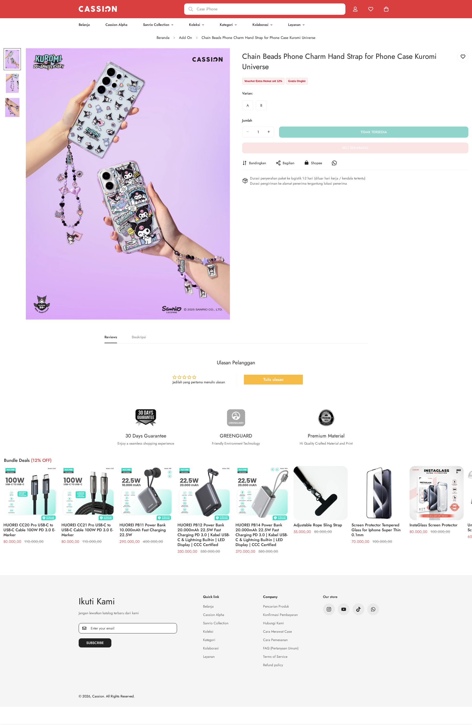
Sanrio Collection (156, 24)
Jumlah (247, 120)
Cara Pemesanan (275, 639)
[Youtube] (344, 609)
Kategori (226, 24)
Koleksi (194, 24)
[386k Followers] (329, 609)
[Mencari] (264, 9)
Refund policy (273, 664)
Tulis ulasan (273, 379)
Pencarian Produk (276, 606)
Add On (185, 37)
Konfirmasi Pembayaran (280, 614)
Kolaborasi (260, 24)
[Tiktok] (358, 609)
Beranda (163, 37)
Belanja (84, 24)
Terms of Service (275, 656)
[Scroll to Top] (462, 698)
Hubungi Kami (273, 623)
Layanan (294, 24)
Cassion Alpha (116, 24)
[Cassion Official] (98, 9)
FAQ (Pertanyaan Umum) (280, 648)
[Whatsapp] (373, 609)
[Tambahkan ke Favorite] (462, 56)
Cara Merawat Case (277, 631)
